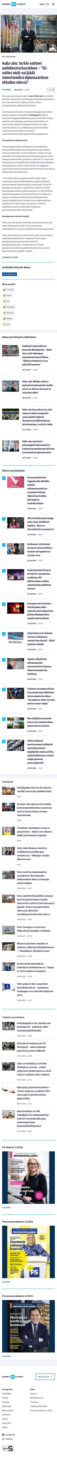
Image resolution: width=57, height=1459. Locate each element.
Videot (5, 1418)
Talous (5, 1397)
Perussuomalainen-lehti (41, 1410)
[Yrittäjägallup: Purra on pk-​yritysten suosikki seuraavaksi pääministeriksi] (8, 792)
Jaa (50, 89)
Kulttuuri (6, 1414)
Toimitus (34, 1402)
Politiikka (6, 89)
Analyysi (6, 1402)
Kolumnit (6, 1423)
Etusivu (33, 1393)
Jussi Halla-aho (9, 274)
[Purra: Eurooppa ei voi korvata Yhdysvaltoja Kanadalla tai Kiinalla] (8, 931)
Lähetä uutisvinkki (38, 1406)
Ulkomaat (6, 1406)
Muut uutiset (8, 1410)
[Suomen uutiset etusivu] (13, 4)
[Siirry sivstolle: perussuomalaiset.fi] (14, 1448)
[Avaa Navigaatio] (53, 4)
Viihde (5, 1427)
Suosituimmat (36, 1397)
